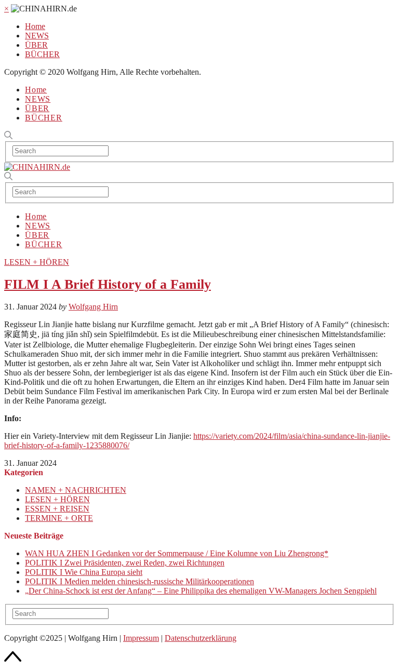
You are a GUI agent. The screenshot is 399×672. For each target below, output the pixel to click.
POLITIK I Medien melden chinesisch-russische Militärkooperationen (139, 581)
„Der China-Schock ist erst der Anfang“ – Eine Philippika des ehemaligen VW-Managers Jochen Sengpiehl (201, 590)
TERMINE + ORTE (59, 518)
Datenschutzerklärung (200, 638)
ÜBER (36, 45)
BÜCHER (42, 54)
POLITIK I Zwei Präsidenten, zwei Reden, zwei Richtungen (124, 562)
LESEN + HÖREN (36, 262)
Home (35, 26)
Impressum (141, 638)
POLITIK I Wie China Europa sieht (83, 572)
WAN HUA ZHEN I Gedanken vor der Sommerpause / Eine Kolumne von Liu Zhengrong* (176, 553)
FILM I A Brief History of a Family (107, 284)
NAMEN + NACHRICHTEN (75, 490)
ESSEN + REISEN (57, 508)
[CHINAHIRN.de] (37, 167)
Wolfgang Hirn (93, 306)
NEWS (37, 35)
